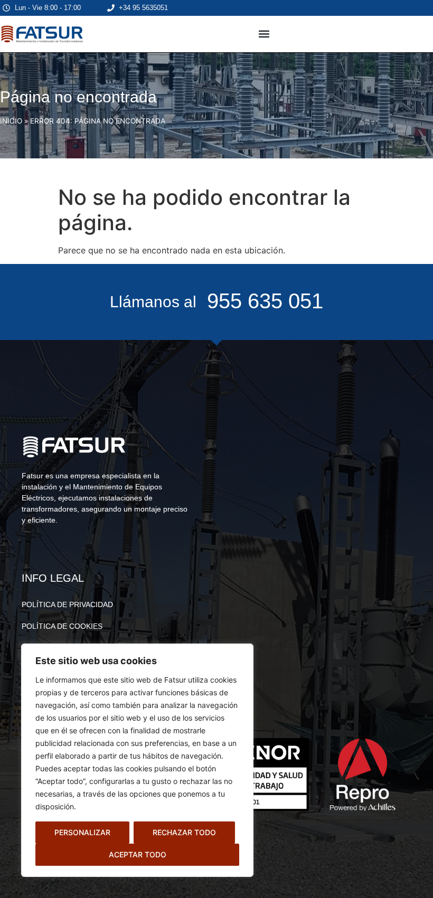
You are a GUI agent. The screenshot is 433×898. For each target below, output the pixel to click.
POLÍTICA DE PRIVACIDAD (67, 604)
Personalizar (82, 832)
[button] (264, 34)
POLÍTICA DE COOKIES (62, 626)
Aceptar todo (137, 854)
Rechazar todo (184, 832)
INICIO (11, 121)
